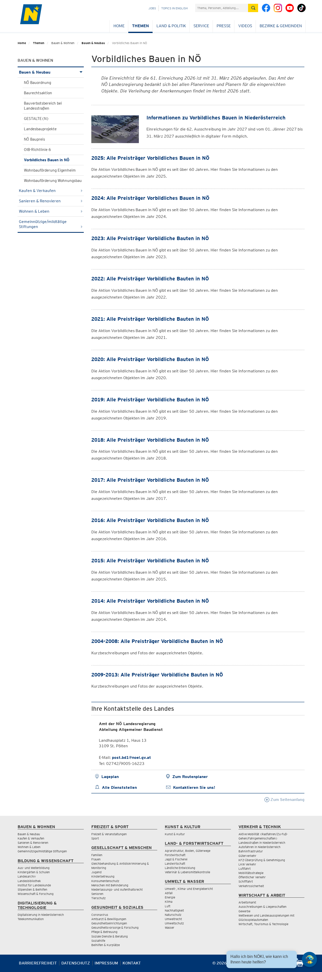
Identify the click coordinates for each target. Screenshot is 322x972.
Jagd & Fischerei (176, 859)
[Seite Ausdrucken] (300, 965)
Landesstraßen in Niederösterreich (261, 843)
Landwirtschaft (175, 863)
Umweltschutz (174, 923)
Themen (140, 25)
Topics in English (174, 8)
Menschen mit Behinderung (109, 885)
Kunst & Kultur (175, 834)
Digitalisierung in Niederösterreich (41, 915)
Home (119, 25)
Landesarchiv (27, 876)
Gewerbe (244, 911)
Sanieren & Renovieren (40, 201)
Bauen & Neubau (93, 43)
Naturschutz (173, 915)
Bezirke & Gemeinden (281, 25)
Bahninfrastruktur (250, 851)
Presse (224, 25)
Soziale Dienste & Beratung (109, 936)
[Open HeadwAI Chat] (309, 959)
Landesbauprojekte (40, 129)
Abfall (169, 893)
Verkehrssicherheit (251, 886)
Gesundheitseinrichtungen (109, 923)
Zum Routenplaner (190, 776)
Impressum (106, 963)
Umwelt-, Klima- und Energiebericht (189, 889)
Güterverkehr (247, 856)
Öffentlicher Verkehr (252, 877)
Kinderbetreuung (102, 876)
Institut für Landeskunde (34, 885)
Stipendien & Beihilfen (32, 889)
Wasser (169, 927)
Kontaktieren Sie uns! (194, 787)
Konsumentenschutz (105, 881)
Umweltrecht (173, 919)
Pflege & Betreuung (104, 932)
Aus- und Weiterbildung (34, 868)
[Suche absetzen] (253, 8)
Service (201, 25)
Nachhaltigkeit (174, 910)
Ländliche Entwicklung (180, 868)
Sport (95, 838)
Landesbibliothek (29, 881)
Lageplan (110, 776)
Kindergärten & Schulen (34, 872)
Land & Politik (171, 25)
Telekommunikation (31, 919)
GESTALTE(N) (36, 118)
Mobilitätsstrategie (250, 873)
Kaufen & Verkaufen (37, 190)
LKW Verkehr (247, 864)
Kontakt (132, 963)
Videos (245, 25)
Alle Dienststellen (119, 787)
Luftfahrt (244, 868)
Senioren (97, 894)
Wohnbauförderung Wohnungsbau (53, 180)
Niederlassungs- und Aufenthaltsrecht (117, 889)
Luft (167, 906)
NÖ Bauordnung (37, 82)
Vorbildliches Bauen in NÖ (46, 160)
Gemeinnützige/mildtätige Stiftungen (43, 224)
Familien (96, 855)
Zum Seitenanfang (286, 799)
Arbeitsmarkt (247, 902)
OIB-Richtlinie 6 (37, 149)
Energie (170, 897)
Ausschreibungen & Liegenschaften (262, 907)
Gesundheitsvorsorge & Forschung (115, 927)
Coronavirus (99, 915)
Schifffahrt (245, 881)
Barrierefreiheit (38, 963)
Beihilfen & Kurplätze (105, 945)
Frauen (96, 859)
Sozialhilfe (98, 941)
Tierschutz (98, 898)
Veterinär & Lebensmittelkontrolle (187, 872)
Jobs (152, 8)
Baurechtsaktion (38, 93)
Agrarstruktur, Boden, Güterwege (187, 851)
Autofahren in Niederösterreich (259, 847)
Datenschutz (75, 963)
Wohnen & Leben (34, 211)
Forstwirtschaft (175, 855)
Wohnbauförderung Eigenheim (50, 170)
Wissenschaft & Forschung (36, 894)
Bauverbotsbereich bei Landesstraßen (43, 106)
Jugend (96, 872)
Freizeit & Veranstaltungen (109, 834)
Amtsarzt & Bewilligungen (108, 919)
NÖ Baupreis (34, 139)
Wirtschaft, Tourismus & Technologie (263, 924)
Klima (168, 901)
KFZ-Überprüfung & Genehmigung (261, 860)
